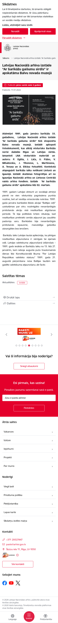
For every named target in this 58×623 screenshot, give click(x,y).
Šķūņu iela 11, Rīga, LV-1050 (21, 549)
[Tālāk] (52, 334)
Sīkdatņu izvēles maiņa (15, 520)
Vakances (9, 431)
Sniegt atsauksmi (29, 366)
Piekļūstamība (11, 503)
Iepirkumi (8, 448)
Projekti (8, 457)
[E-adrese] (8, 555)
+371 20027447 (14, 539)
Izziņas (7, 440)
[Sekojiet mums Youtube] (11, 583)
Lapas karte (10, 512)
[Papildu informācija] (17, 555)
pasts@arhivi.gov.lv (16, 544)
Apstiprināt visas (42, 31)
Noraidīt (15, 31)
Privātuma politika (13, 495)
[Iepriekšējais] (6, 334)
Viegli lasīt (9, 486)
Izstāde (22, 282)
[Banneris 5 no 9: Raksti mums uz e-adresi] (29, 334)
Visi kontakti (18, 564)
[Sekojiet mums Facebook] (4, 583)
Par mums (9, 465)
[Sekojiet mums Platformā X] (18, 583)
